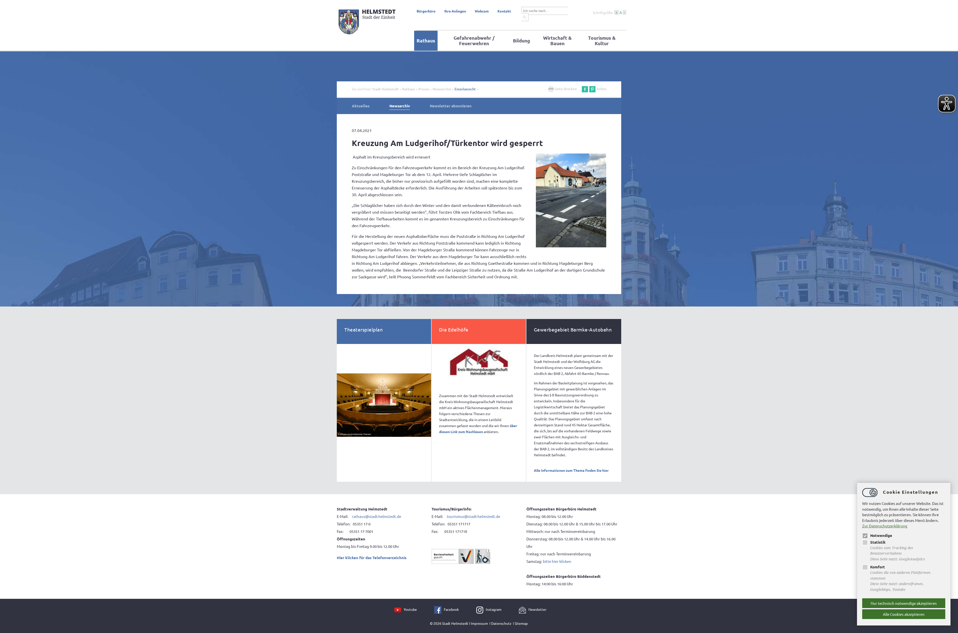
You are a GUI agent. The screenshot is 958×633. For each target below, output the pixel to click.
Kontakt (504, 11)
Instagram (493, 609)
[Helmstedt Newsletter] (523, 609)
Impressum (479, 623)
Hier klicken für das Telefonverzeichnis (371, 557)
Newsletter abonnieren (451, 105)
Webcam (482, 11)
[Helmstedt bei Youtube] (399, 609)
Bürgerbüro (426, 11)
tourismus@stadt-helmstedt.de (474, 516)
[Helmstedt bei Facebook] (439, 609)
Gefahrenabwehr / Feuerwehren (474, 40)
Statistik (878, 542)
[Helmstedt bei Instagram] (481, 609)
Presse (423, 89)
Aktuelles (360, 105)
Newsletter (537, 609)
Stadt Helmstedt (385, 89)
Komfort (877, 566)
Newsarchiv (442, 89)
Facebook (451, 609)
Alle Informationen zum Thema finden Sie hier (571, 470)
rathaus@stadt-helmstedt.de (376, 516)
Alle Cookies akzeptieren (904, 614)
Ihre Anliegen (455, 11)
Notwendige (881, 535)
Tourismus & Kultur (601, 40)
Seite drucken (565, 88)
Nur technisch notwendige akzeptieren (904, 603)
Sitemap (521, 623)
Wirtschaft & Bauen (557, 40)
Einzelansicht (465, 89)
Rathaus (426, 40)
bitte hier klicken (557, 561)
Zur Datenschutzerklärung (884, 525)
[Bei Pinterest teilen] (592, 88)
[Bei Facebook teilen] (585, 88)
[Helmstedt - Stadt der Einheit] (368, 35)
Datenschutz (501, 623)
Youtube (410, 609)
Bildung (521, 40)
